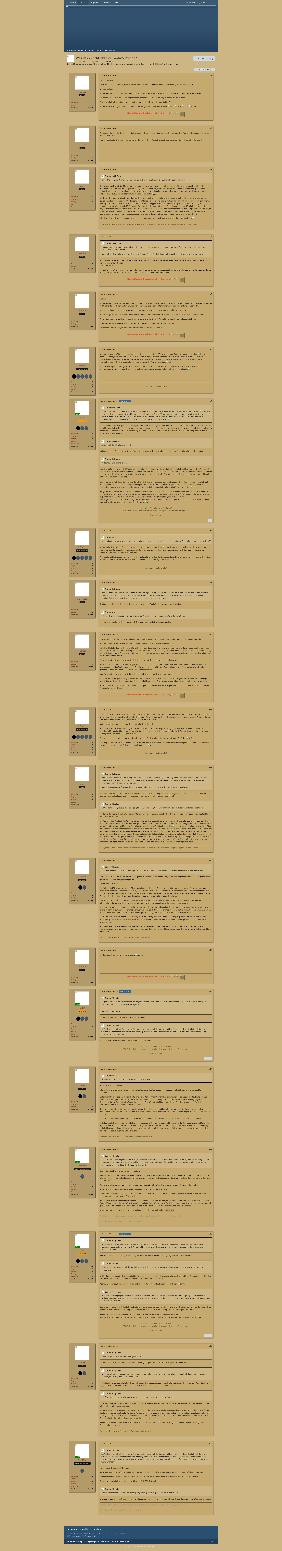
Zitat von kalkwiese (112, 407)
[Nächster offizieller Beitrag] (210, 520)
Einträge (73, 204)
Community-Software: (141, 1546)
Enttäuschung (156, 515)
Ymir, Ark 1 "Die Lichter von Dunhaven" (156, 508)
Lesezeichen (75, 444)
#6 (211, 349)
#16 (210, 1069)
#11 (210, 709)
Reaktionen (74, 103)
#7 (211, 401)
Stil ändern (212, 1541)
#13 (210, 860)
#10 (210, 634)
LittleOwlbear (71, 1536)
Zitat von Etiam (111, 537)
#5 (211, 294)
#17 (210, 1149)
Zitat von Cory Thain (113, 1240)
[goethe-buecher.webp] (184, 114)
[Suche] (212, 2)
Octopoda (124, 1534)
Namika (82, 61)
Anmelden (190, 2)
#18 (210, 1234)
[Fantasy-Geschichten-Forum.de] (141, 27)
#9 (211, 582)
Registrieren (202, 2)
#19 (210, 1346)
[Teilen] (213, 69)
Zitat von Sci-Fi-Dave (113, 176)
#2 (211, 128)
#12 (210, 767)
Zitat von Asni (110, 612)
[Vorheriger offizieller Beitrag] (206, 1058)
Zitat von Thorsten (112, 998)
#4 (211, 237)
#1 (211, 75)
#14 (210, 950)
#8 (211, 530)
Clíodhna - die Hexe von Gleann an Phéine (117, 937)
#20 (210, 1443)
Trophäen (74, 199)
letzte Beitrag (141, 64)
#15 (210, 991)
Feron (176, 64)
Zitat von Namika (112, 441)
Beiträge (74, 105)
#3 (211, 169)
